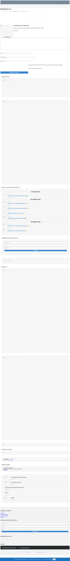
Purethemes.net (33, 552)
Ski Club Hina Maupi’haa (16, 482)
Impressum (2, 513)
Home (10, 11)
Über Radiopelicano (7, 4)
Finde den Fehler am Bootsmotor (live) (15, 213)
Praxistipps (47, 4)
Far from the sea (16, 11)
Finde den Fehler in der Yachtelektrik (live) (16, 230)
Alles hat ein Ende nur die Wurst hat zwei (14, 487)
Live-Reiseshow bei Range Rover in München (16, 218)
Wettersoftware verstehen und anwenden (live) (17, 208)
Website (1, 61)
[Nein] (68, 559)
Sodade (12, 497)
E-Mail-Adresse (3, 57)
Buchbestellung (31, 4)
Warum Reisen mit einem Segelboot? (19, 477)
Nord (6, 492)
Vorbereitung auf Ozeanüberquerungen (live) (17, 203)
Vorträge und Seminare (21, 4)
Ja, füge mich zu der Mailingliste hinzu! (35, 68)
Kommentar (16, 30)
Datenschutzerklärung (4, 514)
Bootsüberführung (40, 4)
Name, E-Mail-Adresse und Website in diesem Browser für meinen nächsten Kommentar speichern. (45, 64)
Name (1, 53)
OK (54, 559)
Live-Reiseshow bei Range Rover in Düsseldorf (17, 195)
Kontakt (53, 4)
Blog (14, 4)
